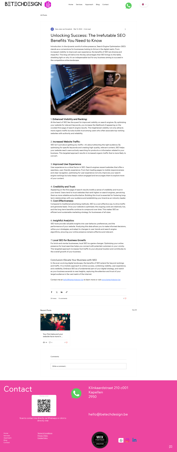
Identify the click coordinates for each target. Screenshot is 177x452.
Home (6, 433)
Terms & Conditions (45, 433)
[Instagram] (127, 440)
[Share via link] (67, 292)
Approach (7, 438)
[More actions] (125, 29)
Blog (5, 440)
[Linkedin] (134, 440)
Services (7, 436)
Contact (7, 442)
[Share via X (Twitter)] (57, 292)
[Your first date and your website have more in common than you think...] (55, 322)
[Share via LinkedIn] (62, 292)
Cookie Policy (43, 438)
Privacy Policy (43, 436)
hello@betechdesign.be (108, 414)
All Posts (43, 15)
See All (134, 310)
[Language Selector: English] (144, 4)
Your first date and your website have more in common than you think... (53, 335)
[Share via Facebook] (52, 292)
